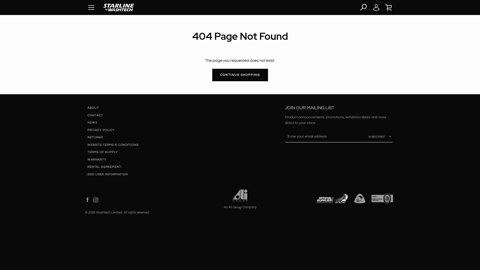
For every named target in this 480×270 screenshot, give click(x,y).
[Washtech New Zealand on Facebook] (87, 200)
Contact (95, 115)
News (92, 122)
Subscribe (377, 137)
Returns (95, 137)
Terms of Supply (103, 152)
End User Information (108, 174)
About (93, 108)
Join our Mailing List (309, 108)
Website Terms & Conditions (113, 144)
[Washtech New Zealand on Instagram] (95, 200)
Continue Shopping (240, 74)
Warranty (97, 159)
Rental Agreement (104, 166)
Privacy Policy (101, 130)
